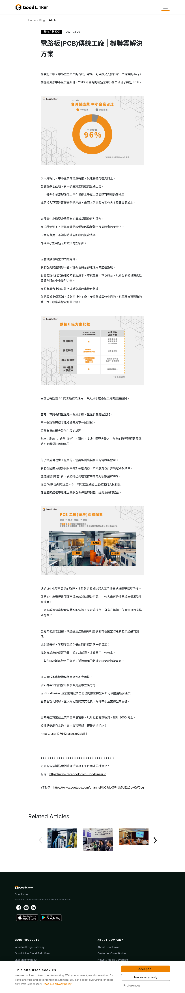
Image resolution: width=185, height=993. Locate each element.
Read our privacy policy (57, 983)
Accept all (145, 969)
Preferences (131, 985)
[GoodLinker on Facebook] (18, 907)
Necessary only (146, 977)
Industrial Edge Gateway (29, 947)
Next (154, 840)
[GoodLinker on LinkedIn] (33, 907)
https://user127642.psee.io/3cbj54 (64, 733)
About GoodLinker (109, 947)
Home (32, 20)
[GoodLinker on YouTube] (26, 907)
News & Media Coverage (113, 959)
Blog (42, 20)
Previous (42, 840)
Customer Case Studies (112, 953)
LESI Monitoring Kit (26, 959)
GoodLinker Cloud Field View (32, 953)
